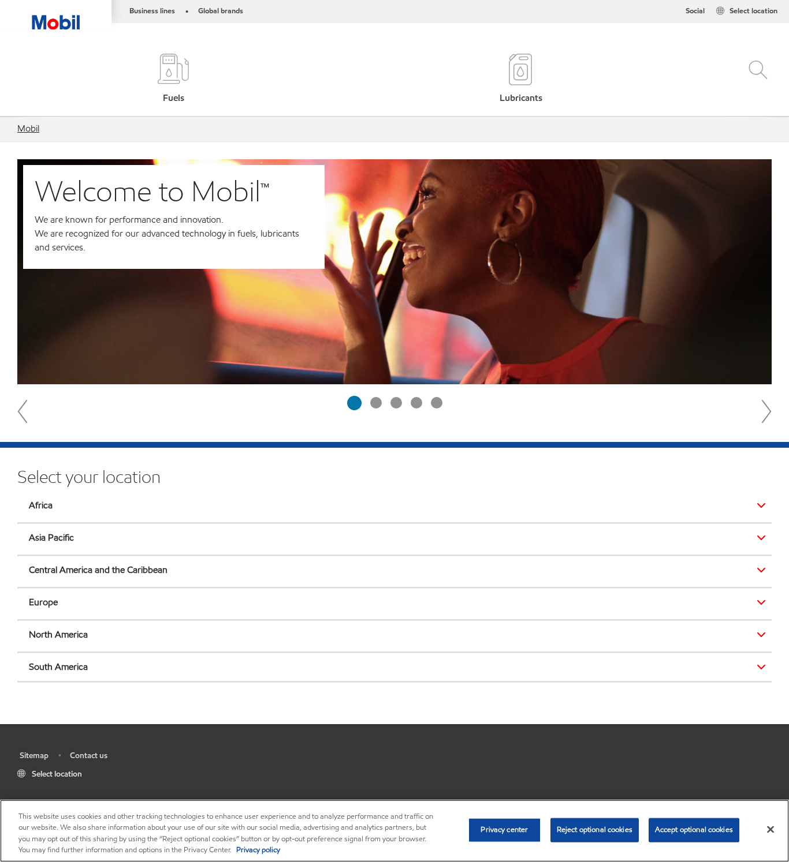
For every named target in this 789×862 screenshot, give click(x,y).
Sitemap (34, 755)
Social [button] (695, 11)
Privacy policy (258, 850)
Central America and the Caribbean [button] (98, 570)
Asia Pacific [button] (51, 537)
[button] (755, 80)
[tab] (354, 403)
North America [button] (58, 634)
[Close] (770, 829)
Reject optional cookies (594, 829)
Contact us (88, 755)
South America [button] (58, 667)
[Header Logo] (55, 14)
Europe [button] (43, 602)
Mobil (28, 128)
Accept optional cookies (694, 829)
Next (766, 410)
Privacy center (504, 829)
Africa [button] (41, 505)
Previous (23, 410)
